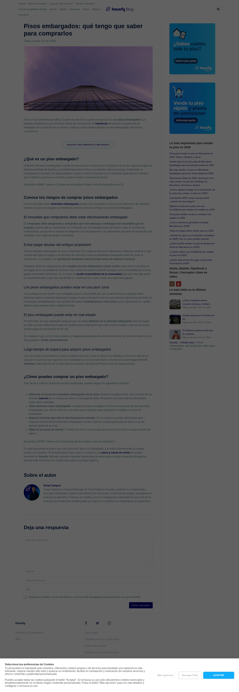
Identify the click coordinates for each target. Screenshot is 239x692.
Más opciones (165, 675)
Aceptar (218, 675)
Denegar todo (190, 675)
